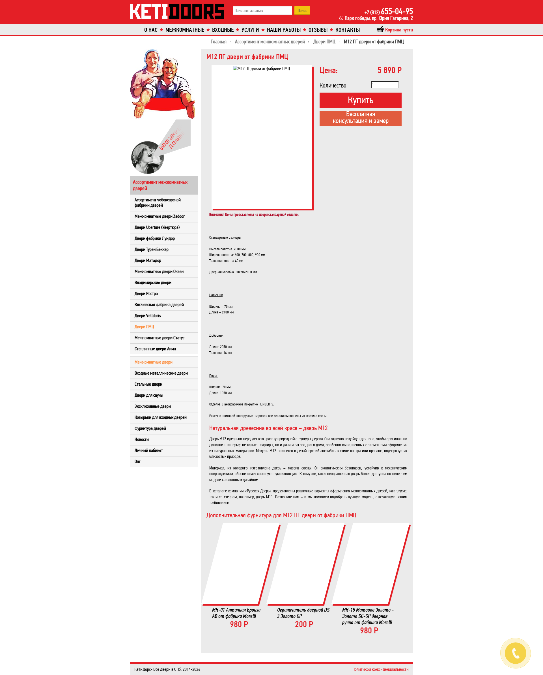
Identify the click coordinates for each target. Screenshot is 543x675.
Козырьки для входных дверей (161, 417)
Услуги (250, 29)
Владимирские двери (153, 282)
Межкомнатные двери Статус (159, 337)
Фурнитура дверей (150, 428)
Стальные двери (148, 384)
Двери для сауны (149, 395)
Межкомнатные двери (154, 362)
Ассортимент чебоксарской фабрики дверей (158, 202)
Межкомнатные (184, 29)
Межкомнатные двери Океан (159, 271)
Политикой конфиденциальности (380, 669)
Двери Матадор (148, 260)
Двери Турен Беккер (152, 249)
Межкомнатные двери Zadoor (160, 216)
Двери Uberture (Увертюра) (157, 227)
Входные (223, 29)
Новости (142, 439)
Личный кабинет (149, 450)
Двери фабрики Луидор (155, 238)
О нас (151, 29)
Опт (138, 461)
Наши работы (284, 29)
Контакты (347, 29)
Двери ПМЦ (144, 326)
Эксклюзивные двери (153, 406)
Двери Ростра (146, 293)
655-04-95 (389, 11)
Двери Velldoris (148, 315)
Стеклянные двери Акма (155, 348)
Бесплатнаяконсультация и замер (361, 118)
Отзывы (318, 29)
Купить (360, 100)
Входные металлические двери (161, 373)
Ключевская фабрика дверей (159, 304)
